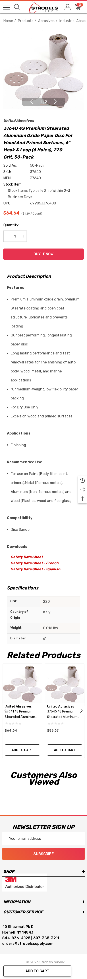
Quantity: (11, 225)
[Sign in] (67, 7)
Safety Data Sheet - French (34, 563)
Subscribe (43, 854)
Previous (31, 101)
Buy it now (43, 254)
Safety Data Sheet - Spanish (35, 569)
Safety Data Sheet (27, 557)
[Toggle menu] (6, 7)
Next (55, 101)
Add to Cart (37, 971)
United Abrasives (18, 121)
